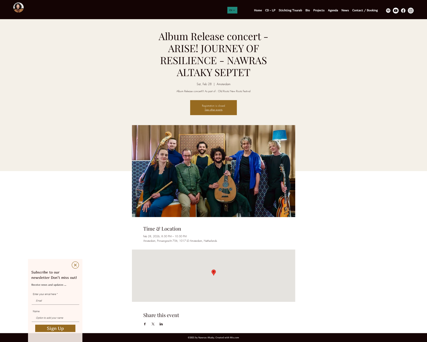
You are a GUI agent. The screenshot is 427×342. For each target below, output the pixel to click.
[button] (75, 265)
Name (36, 311)
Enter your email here (44, 294)
